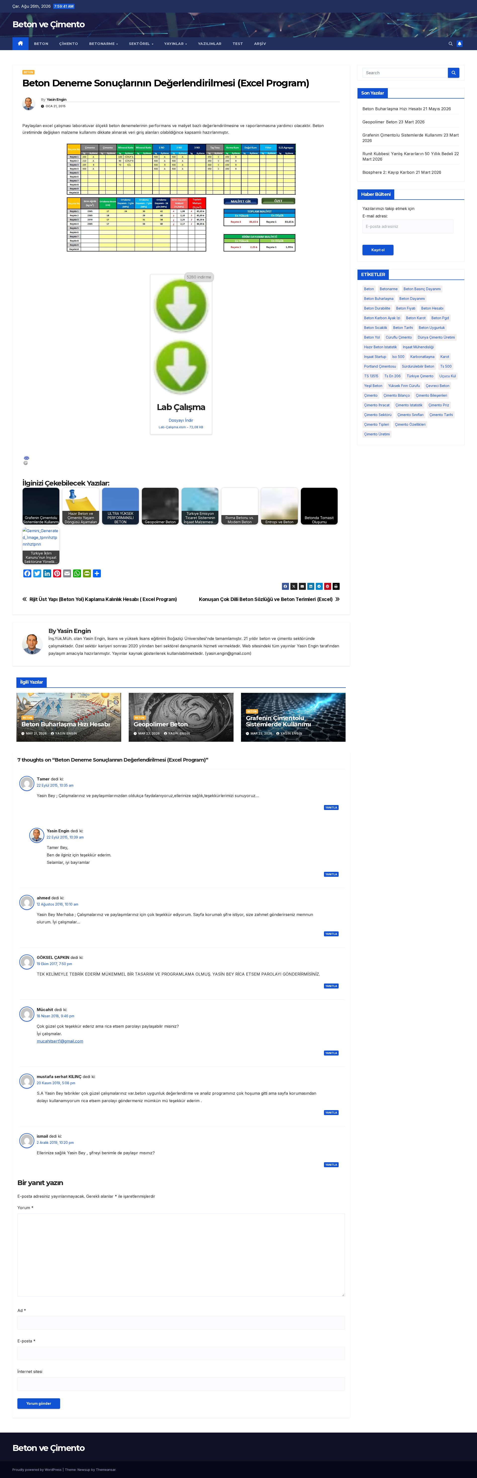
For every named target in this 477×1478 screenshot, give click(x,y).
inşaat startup (375, 356)
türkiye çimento (420, 376)
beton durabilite (377, 308)
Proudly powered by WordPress (37, 1470)
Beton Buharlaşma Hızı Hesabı (65, 724)
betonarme (389, 289)
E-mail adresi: (375, 215)
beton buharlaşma (379, 298)
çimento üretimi (377, 434)
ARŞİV (260, 43)
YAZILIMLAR (210, 43)
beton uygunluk (432, 327)
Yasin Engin (56, 99)
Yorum (25, 1207)
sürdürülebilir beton (418, 366)
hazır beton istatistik (380, 347)
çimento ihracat (377, 405)
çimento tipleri (376, 424)
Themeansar (106, 1470)
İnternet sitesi (29, 1371)
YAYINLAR (174, 43)
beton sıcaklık (375, 327)
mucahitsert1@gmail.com (60, 1041)
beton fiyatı (405, 308)
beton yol (372, 337)
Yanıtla (331, 807)
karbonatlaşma (422, 356)
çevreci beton (437, 386)
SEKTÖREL (140, 43)
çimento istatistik (409, 405)
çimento (371, 395)
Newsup (84, 1470)
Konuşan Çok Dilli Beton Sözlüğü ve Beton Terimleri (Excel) (266, 599)
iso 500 (398, 356)
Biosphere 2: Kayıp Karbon (388, 172)
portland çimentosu (380, 366)
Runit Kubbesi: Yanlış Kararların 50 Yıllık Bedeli (407, 153)
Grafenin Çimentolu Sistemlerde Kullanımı (278, 721)
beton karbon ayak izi (382, 318)
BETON (41, 43)
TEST (238, 43)
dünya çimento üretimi (436, 337)
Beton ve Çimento (48, 24)
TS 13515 (371, 376)
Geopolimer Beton (161, 724)
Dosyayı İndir (181, 423)
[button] (451, 43)
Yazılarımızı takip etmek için (388, 212)
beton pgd (440, 318)
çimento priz (439, 405)
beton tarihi (403, 327)
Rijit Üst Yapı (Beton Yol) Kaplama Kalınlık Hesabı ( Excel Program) (103, 599)
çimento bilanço (397, 395)
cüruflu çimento (399, 337)
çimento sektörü (378, 415)
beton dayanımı (412, 298)
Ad (21, 1310)
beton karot (416, 318)
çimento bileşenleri (431, 395)
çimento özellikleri (410, 424)
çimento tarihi (441, 415)
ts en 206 (392, 376)
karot (444, 356)
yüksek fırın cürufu (404, 386)
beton (369, 289)
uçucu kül (447, 376)
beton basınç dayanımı (422, 289)
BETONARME (102, 43)
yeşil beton (373, 386)
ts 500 (446, 366)
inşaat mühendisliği (418, 347)
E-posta (26, 1340)
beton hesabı (432, 308)
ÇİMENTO (68, 43)
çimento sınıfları (411, 415)
